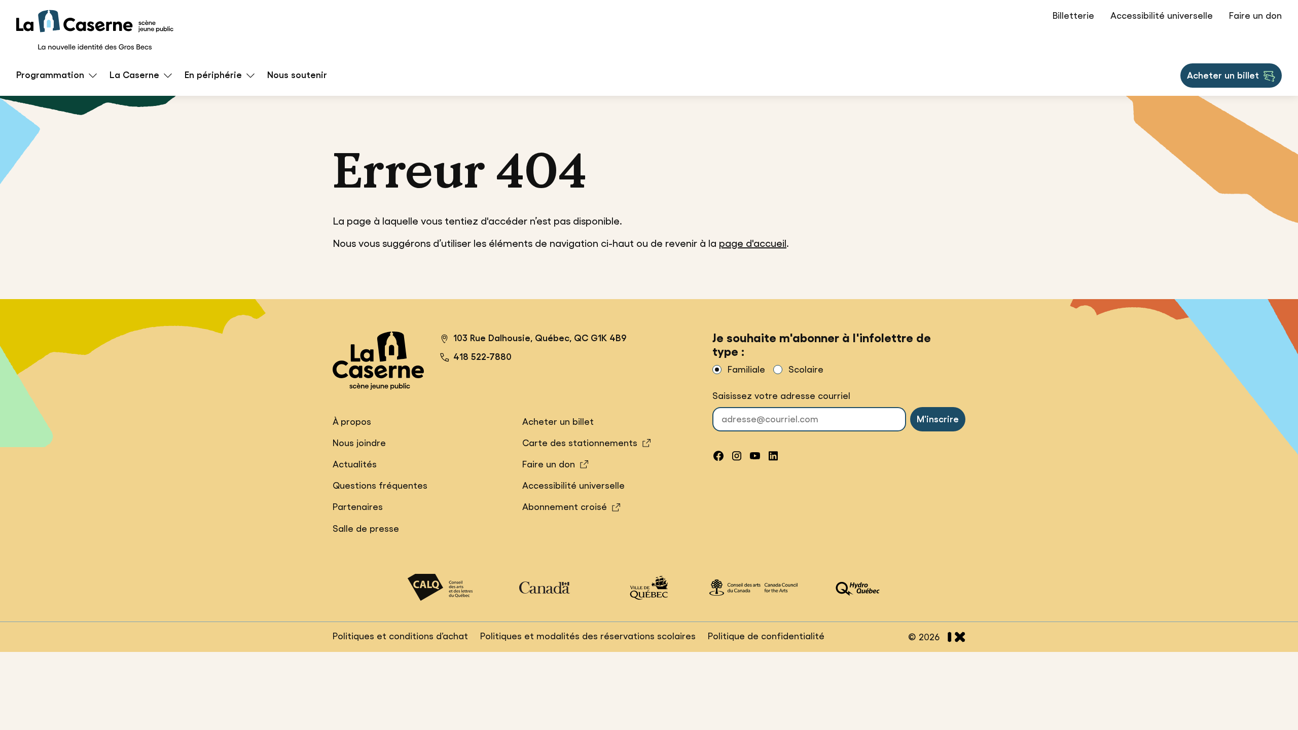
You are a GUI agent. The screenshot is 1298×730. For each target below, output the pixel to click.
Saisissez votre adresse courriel (781, 396)
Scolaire (805, 369)
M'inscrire (938, 419)
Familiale (746, 369)
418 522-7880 (482, 357)
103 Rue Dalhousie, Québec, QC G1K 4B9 (533, 339)
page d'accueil (752, 243)
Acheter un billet (1222, 78)
